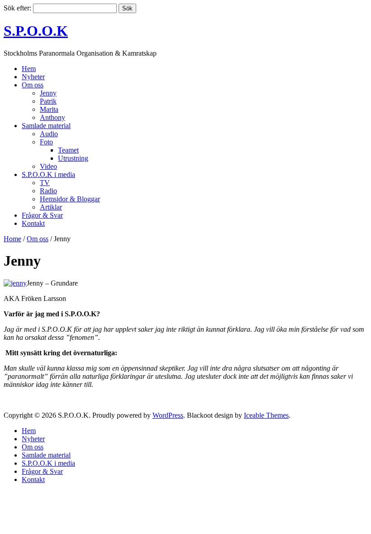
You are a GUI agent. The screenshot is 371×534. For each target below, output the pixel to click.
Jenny (48, 93)
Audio (49, 134)
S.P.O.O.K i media (48, 174)
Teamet (68, 150)
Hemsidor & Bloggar (70, 199)
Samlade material (46, 125)
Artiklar (51, 207)
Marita (49, 109)
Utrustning (73, 158)
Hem (29, 68)
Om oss (32, 85)
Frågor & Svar (42, 215)
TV (45, 182)
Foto (46, 142)
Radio (48, 191)
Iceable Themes (266, 415)
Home (12, 239)
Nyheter (33, 77)
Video (48, 166)
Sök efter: (17, 8)
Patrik (48, 101)
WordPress (167, 415)
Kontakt (33, 223)
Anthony (52, 117)
